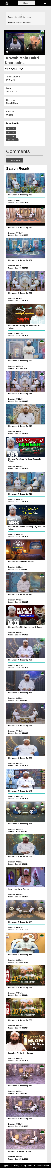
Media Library (25, 17)
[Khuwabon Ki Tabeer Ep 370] (25, 215)
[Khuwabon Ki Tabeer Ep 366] (25, 975)
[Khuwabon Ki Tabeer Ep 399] (25, 680)
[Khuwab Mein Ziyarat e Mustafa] (25, 549)
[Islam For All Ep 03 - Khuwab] (25, 1041)
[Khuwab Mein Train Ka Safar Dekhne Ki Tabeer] (25, 447)
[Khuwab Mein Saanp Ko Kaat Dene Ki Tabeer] (25, 314)
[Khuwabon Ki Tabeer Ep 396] (25, 713)
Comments (15, 161)
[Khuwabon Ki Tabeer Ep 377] (25, 910)
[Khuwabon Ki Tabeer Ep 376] (25, 943)
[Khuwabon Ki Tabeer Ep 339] (25, 1073)
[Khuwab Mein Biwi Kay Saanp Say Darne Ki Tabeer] (25, 515)
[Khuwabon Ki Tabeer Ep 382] (25, 844)
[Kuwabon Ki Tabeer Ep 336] (25, 1139)
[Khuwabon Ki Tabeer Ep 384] (25, 811)
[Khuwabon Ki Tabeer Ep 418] (25, 381)
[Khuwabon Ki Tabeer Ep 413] (25, 482)
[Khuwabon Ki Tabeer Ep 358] (25, 1008)
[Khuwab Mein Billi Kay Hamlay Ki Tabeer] (25, 615)
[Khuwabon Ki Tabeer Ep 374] (25, 779)
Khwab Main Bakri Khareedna (19, 23)
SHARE (11, 140)
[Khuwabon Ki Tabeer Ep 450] (25, 183)
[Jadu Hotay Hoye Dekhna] (25, 877)
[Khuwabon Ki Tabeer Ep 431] (25, 248)
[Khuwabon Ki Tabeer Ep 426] (25, 281)
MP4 (10, 128)
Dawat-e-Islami (14, 17)
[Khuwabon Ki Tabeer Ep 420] (25, 348)
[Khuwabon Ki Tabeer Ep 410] (25, 582)
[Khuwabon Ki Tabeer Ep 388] (25, 746)
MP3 (10, 132)
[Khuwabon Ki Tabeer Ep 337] (25, 1106)
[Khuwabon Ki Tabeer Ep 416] (25, 414)
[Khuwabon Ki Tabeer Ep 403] (25, 648)
